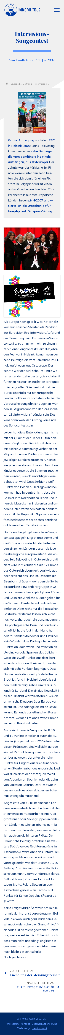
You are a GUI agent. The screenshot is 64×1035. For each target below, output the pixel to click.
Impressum (13, 1023)
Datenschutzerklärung (44, 1023)
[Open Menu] (57, 10)
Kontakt (25, 1023)
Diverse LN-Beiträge (21, 83)
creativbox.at (39, 1028)
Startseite (7, 83)
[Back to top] (53, 1019)
